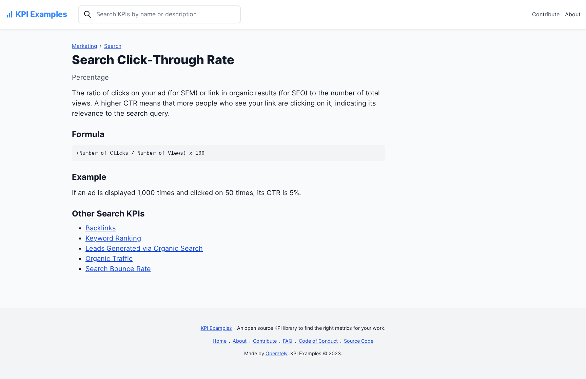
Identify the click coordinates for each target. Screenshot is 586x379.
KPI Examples (216, 328)
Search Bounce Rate (118, 269)
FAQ (287, 341)
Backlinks (100, 228)
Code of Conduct (318, 341)
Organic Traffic (109, 258)
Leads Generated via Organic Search (144, 248)
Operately (277, 353)
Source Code (358, 341)
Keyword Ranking (113, 238)
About (573, 14)
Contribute (546, 14)
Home (220, 341)
